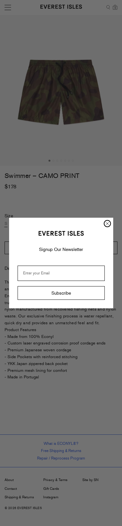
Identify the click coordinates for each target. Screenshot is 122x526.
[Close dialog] (107, 223)
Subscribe (61, 293)
